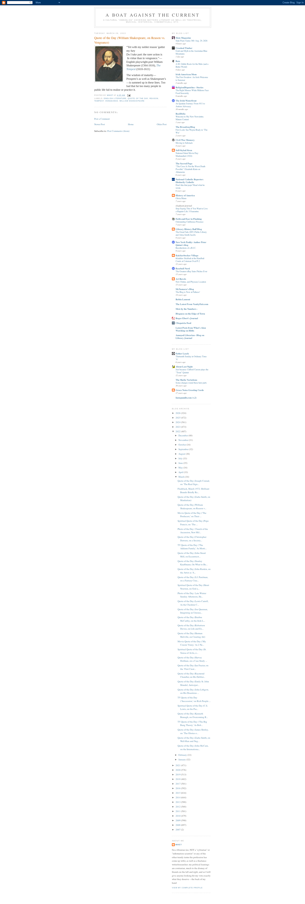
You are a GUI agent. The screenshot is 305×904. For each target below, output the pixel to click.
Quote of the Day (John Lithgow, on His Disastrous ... (193, 691)
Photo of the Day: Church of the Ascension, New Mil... (193, 530)
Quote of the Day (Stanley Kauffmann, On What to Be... (193, 562)
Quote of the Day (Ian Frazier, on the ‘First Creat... (193, 667)
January (182, 759)
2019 (178, 774)
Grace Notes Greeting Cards (190, 390)
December (183, 435)
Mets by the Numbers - (187, 308)
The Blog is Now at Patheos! (188, 292)
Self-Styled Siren (184, 150)
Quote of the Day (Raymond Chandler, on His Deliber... (191, 675)
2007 (178, 829)
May (180, 467)
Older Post (162, 124)
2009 (178, 820)
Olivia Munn (181, 198)
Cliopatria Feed (183, 323)
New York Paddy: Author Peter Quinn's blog (191, 243)
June (180, 463)
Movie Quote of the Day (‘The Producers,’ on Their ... (192, 514)
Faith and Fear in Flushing (189, 218)
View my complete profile (187, 888)
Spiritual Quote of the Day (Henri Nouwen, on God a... (193, 586)
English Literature (115, 98)
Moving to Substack (184, 142)
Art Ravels (181, 278)
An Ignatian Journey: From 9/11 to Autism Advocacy (190, 105)
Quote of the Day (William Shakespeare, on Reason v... (192, 506)
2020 (178, 769)
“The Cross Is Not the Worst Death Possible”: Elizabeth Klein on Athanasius (190, 169)
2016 (178, 788)
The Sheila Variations (186, 379)
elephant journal (184, 205)
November (183, 440)
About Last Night (184, 366)
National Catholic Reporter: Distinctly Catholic (190, 181)
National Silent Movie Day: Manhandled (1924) (187, 154)
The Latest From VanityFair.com (192, 304)
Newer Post (99, 124)
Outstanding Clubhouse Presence (189, 221)
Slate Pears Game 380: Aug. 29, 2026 (191, 40)
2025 (178, 417)
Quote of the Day (138, 98)
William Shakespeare (131, 101)
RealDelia (181, 113)
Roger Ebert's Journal (187, 318)
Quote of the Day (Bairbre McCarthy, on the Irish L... (191, 619)
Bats (178, 61)
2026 (178, 413)
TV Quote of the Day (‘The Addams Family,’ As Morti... (192, 546)
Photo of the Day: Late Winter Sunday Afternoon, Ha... (192, 595)
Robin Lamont (183, 299)
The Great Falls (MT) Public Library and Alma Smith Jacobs (191, 233)
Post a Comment (102, 118)
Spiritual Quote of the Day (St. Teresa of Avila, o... (192, 651)
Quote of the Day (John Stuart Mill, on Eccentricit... (192, 554)
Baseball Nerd (183, 268)
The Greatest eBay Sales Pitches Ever (191, 271)
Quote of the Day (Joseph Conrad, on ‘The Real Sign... (194, 482)
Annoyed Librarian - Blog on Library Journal (190, 336)
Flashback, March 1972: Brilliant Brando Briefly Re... (193, 490)
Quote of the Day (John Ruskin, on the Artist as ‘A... (194, 570)
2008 (178, 825)
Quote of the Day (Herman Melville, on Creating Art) (191, 635)
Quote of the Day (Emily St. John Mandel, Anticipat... (193, 683)
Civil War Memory (185, 140)
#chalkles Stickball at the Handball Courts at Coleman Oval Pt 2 (190, 259)
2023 (178, 426)
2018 (178, 779)
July (180, 458)
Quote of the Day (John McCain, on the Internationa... (193, 747)
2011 (178, 811)
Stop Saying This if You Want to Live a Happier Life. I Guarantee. (192, 210)
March (181, 476)
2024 (178, 422)
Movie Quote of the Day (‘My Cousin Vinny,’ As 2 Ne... (192, 643)
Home (131, 124)
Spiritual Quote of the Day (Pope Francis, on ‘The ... (193, 522)
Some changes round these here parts (191, 382)
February (182, 754)
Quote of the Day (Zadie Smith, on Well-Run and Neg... (194, 739)
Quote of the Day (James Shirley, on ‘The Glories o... (193, 731)
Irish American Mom (186, 74)
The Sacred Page (184, 163)
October (182, 444)
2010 (178, 815)
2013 (178, 802)
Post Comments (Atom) (118, 131)
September (183, 449)
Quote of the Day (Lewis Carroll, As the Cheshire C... (193, 603)
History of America (185, 195)
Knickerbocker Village (187, 255)
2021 (178, 765)
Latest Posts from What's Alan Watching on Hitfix (191, 329)
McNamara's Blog (185, 289)
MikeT (178, 845)
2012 (178, 806)
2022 (178, 431)
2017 (178, 783)
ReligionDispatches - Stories (189, 87)
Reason (153, 98)
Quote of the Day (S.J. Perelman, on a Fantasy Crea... (193, 579)
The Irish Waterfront (186, 100)
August (182, 453)
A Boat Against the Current (153, 15)
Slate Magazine (183, 37)
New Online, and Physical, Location (191, 281)
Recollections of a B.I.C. (186, 247)
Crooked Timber (184, 48)
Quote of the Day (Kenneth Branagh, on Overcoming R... (193, 715)
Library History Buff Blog (189, 229)
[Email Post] (129, 95)
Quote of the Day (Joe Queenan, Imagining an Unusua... (193, 611)
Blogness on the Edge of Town (190, 313)
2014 (178, 797)
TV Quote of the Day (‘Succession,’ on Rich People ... (194, 699)
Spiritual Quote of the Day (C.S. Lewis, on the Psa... (193, 707)
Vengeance (111, 101)
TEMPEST (99, 101)
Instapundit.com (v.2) (186, 397)
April (181, 472)
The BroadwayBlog (185, 126)
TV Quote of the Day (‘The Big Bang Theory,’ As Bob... (192, 723)
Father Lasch (182, 353)
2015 (178, 792)
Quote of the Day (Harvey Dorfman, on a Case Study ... (192, 659)
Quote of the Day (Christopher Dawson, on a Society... (192, 538)
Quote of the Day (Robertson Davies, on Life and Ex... (191, 627)
